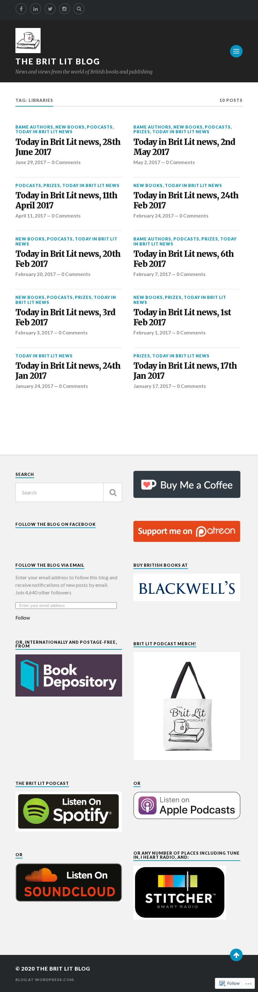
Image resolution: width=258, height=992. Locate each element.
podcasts (100, 127)
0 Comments (66, 162)
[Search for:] (68, 492)
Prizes (141, 131)
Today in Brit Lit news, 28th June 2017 (68, 147)
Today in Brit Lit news (44, 131)
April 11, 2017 (30, 215)
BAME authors (34, 127)
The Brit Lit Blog (57, 61)
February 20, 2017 (35, 274)
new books (70, 127)
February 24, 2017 (153, 215)
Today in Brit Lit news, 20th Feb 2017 (68, 259)
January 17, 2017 (152, 386)
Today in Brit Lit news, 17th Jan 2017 (185, 371)
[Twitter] (50, 8)
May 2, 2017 (146, 162)
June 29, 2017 (30, 162)
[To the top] (236, 955)
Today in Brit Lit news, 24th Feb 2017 (185, 201)
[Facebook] (21, 8)
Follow (22, 617)
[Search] (79, 8)
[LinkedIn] (35, 8)
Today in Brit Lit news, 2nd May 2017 (184, 147)
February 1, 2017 (152, 332)
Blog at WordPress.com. (45, 979)
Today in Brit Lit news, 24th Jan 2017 (68, 371)
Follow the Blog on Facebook (55, 524)
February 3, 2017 (34, 332)
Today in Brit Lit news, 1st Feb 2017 (182, 318)
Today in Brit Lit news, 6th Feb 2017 (183, 259)
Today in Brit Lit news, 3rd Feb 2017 (65, 318)
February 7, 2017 (152, 274)
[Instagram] (64, 8)
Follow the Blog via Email (49, 565)
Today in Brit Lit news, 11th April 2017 (66, 201)
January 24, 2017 (34, 386)
